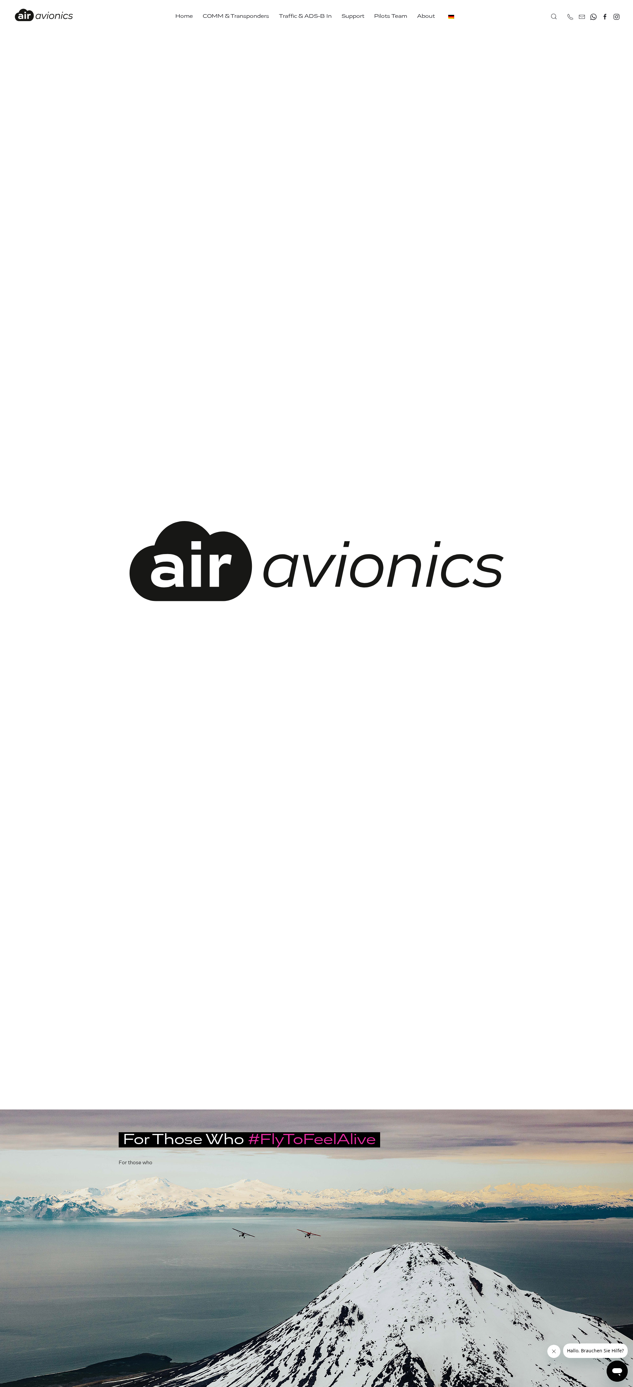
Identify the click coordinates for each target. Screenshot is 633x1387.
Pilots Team (390, 16)
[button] (554, 16)
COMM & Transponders (236, 16)
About (426, 16)
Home (184, 16)
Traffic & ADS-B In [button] (305, 16)
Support (353, 16)
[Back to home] (44, 16)
